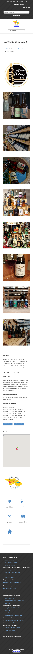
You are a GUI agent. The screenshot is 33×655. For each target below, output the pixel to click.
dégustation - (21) (8, 365)
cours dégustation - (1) (19, 363)
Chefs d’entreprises (9, 598)
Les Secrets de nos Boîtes (11, 575)
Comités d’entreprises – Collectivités (14, 600)
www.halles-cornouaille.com (12, 572)
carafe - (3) (15, 361)
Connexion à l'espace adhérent (12, 627)
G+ (26, 7)
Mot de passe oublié (10, 630)
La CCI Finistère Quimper (11, 562)
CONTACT (10, 4)
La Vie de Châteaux (12, 49)
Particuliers (7, 603)
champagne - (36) (23, 361)
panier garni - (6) (13, 367)
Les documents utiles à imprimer (13, 623)
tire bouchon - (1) (17, 370)
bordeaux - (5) (21, 359)
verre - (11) (25, 370)
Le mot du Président (10, 565)
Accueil (5, 49)
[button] (17, 449)
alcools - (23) (6, 359)
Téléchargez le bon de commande (13, 615)
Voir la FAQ (7, 613)
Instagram (29, 7)
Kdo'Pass (16, 23)
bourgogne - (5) (7, 361)
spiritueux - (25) (8, 370)
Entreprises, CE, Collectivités (12, 608)
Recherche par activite (23, 49)
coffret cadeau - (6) (8, 363)
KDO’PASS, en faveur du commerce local (15, 560)
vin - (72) (6, 372)
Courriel (18, 424)
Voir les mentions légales (9, 588)
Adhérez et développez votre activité (14, 620)
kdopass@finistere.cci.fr (20, 4)
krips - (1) (6, 367)
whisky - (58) (15, 372)
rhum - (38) (22, 367)
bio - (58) (14, 359)
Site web (7, 424)
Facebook (24, 7)
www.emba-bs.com (10, 577)
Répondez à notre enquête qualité (12, 582)
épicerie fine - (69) (20, 365)
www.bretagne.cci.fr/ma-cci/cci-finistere (15, 570)
